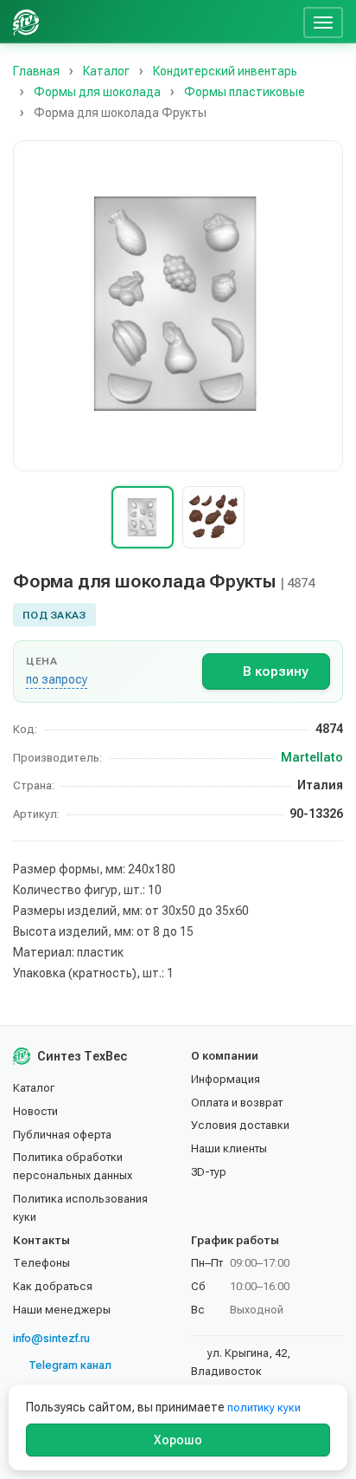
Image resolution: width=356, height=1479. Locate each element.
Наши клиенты (229, 1148)
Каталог (33, 1087)
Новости (35, 1111)
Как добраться (52, 1286)
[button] (178, 305)
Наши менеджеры (62, 1309)
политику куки (264, 1407)
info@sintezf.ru (51, 1338)
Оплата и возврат (237, 1102)
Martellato (312, 757)
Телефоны (41, 1262)
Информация (225, 1079)
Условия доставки (240, 1125)
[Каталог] (164, 21)
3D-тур (208, 1171)
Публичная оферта (62, 1134)
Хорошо (178, 1440)
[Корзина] (283, 21)
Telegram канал (70, 1365)
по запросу (56, 679)
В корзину (275, 671)
